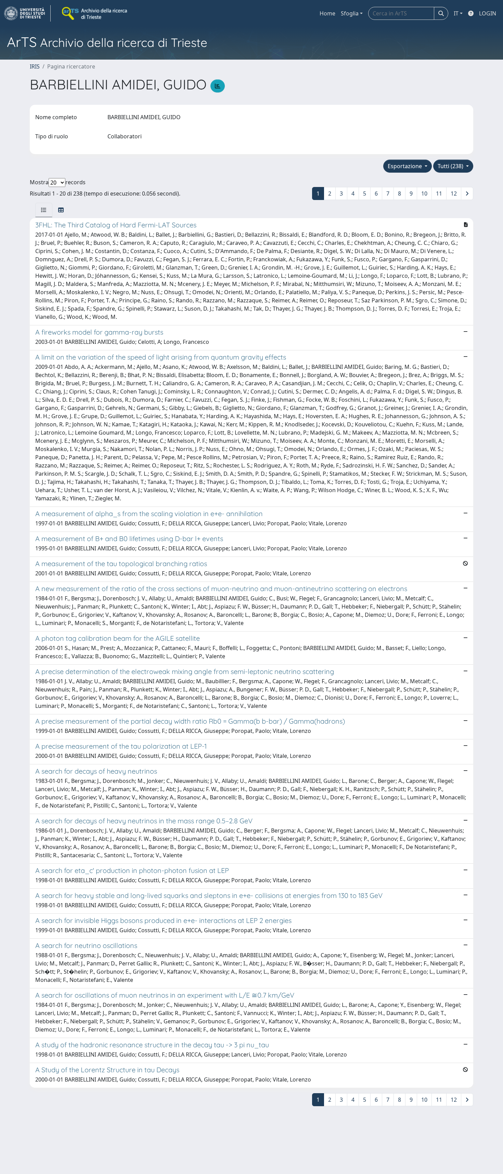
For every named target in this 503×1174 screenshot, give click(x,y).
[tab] (43, 210)
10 (424, 193)
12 (454, 193)
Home (327, 13)
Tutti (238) (451, 166)
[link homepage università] (95, 13)
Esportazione (405, 166)
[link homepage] (27, 13)
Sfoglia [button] (350, 13)
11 (439, 193)
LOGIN (487, 13)
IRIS (35, 66)
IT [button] (456, 13)
